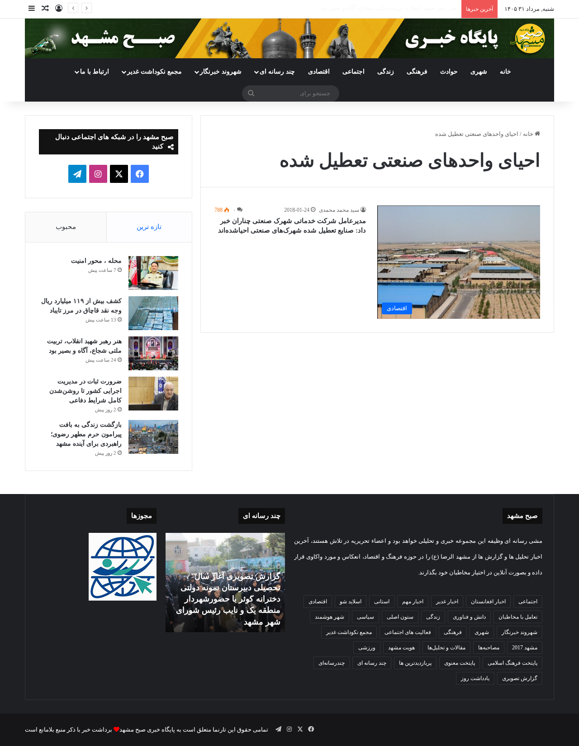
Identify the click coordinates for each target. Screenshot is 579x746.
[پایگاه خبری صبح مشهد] (289, 38)
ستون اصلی (400, 617)
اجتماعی (353, 71)
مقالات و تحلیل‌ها (446, 647)
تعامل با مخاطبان (517, 617)
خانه (505, 71)
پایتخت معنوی (459, 663)
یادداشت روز (475, 678)
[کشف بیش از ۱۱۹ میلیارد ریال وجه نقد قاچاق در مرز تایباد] (153, 313)
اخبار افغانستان (488, 601)
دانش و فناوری (469, 617)
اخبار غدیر (447, 601)
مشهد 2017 (524, 647)
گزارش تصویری (519, 678)
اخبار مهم (412, 601)
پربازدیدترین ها (415, 663)
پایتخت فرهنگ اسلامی (512, 663)
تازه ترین (149, 226)
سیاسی (365, 617)
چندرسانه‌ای (331, 663)
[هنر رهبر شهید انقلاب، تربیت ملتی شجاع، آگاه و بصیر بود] (153, 353)
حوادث (449, 71)
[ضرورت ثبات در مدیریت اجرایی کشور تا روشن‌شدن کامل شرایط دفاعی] (153, 393)
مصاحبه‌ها (488, 647)
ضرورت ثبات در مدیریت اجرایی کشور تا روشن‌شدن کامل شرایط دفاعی (85, 391)
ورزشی (366, 647)
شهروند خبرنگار (519, 632)
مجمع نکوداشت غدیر (154, 71)
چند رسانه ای (277, 71)
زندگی (385, 71)
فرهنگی (417, 71)
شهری (478, 71)
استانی (381, 601)
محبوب (66, 226)
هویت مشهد (401, 647)
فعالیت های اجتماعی (407, 632)
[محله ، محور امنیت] (153, 273)
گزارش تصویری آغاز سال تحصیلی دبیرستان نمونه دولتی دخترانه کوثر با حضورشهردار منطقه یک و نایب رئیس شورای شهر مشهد (228, 599)
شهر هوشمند (329, 617)
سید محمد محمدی (339, 210)
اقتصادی (319, 71)
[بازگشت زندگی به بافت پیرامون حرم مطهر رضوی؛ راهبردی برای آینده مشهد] (153, 437)
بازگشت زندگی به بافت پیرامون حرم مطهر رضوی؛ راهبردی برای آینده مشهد (86, 434)
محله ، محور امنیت (96, 260)
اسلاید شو (350, 601)
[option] (225, 582)
